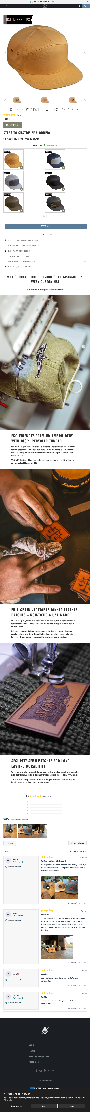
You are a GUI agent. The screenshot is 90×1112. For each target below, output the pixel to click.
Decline (72, 1106)
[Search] (79, 6)
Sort (69, 851)
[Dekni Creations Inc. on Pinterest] (45, 1070)
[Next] (85, 53)
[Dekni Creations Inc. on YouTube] (41, 1070)
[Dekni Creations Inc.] (45, 6)
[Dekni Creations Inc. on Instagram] (49, 1070)
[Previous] (5, 53)
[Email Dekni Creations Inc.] (53, 1070)
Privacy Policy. (8, 1100)
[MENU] (1, 6)
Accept (44, 1106)
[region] (25, 831)
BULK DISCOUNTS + (12, 125)
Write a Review (80, 843)
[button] (12, 115)
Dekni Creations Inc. (47, 1080)
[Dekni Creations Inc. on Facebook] (37, 1070)
